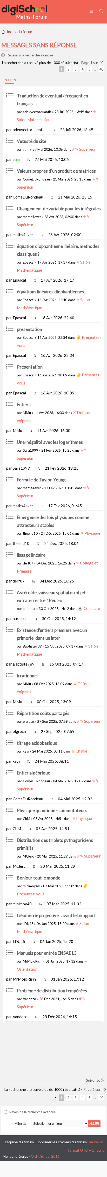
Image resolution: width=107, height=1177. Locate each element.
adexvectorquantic (37, 112)
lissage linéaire (31, 555)
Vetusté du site (31, 141)
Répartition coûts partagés (43, 713)
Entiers (24, 404)
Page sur (92, 62)
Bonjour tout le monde (38, 878)
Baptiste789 (32, 646)
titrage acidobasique (37, 743)
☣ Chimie (79, 751)
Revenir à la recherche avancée (29, 55)
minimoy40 (31, 886)
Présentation (30, 367)
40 (101, 69)
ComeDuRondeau (36, 179)
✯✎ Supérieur (84, 149)
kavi (26, 751)
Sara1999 (30, 450)
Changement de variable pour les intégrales (59, 208)
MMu (27, 413)
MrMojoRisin (32, 961)
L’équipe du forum (19, 1142)
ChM (26, 819)
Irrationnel (27, 675)
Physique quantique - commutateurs (52, 810)
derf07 (28, 563)
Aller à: (20, 1123)
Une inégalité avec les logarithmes (50, 442)
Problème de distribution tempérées (52, 990)
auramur (29, 609)
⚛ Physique (90, 533)
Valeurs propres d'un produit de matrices (56, 171)
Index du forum (20, 31)
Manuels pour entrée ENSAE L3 (47, 953)
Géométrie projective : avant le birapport (56, 915)
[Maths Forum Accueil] (28, 12)
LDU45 (28, 924)
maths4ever (32, 217)
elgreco (28, 721)
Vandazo (29, 999)
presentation (29, 329)
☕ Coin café (89, 608)
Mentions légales (15, 1156)
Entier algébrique (33, 773)
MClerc (28, 856)
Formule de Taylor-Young (41, 479)
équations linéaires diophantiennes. (51, 291)
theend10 (30, 533)
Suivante (93, 1080)
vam (26, 149)
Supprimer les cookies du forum (61, 1142)
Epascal (28, 262)
